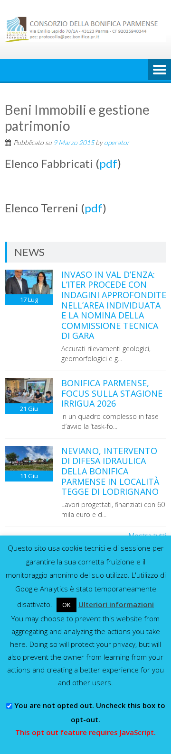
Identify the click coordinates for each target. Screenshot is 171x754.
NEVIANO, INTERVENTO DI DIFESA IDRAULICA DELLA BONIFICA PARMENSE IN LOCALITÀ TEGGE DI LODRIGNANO (110, 471)
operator (117, 142)
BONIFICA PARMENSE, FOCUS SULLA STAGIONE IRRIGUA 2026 (111, 393)
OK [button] (66, 604)
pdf (108, 163)
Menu (159, 70)
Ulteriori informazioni (116, 604)
